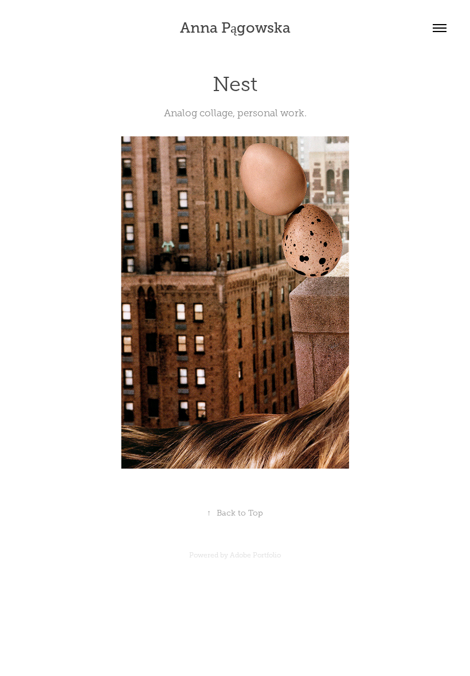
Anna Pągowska (235, 27)
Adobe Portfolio (255, 555)
